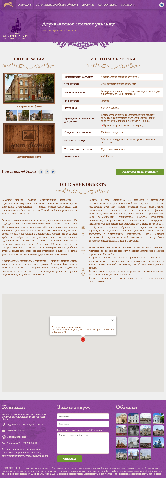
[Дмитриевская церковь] (145, 454)
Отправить (69, 458)
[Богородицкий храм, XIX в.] (133, 442)
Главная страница (52, 30)
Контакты (128, 4)
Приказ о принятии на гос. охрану (123, 125)
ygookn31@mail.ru (37, 455)
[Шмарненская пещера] (133, 430)
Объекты (71, 30)
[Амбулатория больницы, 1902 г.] (133, 418)
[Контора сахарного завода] (121, 454)
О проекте (24, 4)
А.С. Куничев (108, 156)
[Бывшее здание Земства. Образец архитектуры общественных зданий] (158, 418)
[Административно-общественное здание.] (121, 418)
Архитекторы (107, 4)
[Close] (112, 320)
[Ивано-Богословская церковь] (133, 454)
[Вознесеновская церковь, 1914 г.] (121, 442)
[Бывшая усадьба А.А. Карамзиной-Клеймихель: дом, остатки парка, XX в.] (145, 442)
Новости (88, 4)
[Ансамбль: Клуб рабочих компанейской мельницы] (145, 430)
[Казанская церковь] (158, 442)
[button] (83, 340)
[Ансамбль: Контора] (145, 418)
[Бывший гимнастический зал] (121, 430)
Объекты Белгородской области (57, 4)
